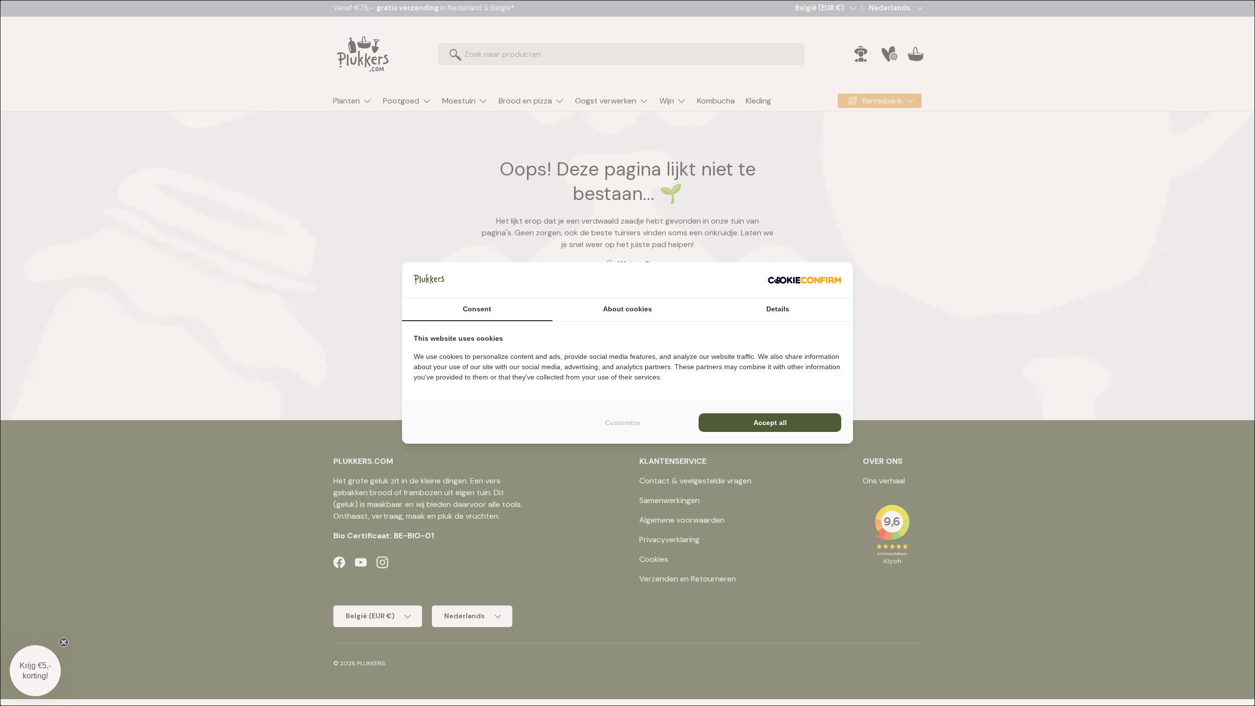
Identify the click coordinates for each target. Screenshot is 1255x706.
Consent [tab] (477, 309)
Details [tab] (777, 309)
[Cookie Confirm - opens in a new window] (804, 280)
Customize (622, 423)
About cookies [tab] (627, 309)
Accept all (770, 423)
